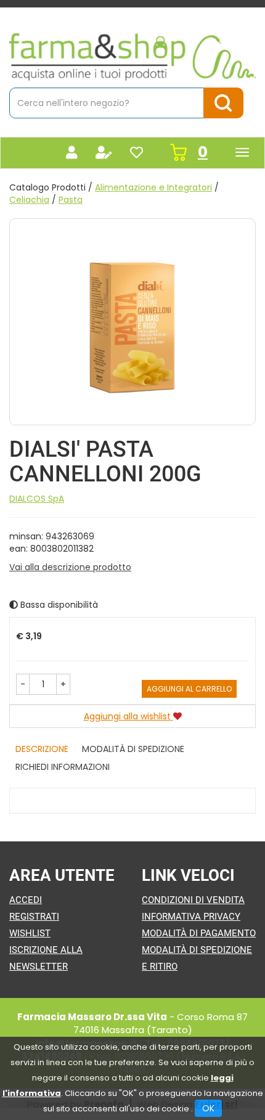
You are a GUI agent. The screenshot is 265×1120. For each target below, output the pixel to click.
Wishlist (30, 933)
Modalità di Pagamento (199, 933)
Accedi (25, 899)
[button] (23, 684)
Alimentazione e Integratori (153, 187)
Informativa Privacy (191, 916)
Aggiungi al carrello (189, 689)
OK (208, 1108)
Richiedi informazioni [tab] (62, 767)
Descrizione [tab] (41, 749)
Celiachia (29, 200)
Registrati (34, 916)
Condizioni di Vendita (193, 899)
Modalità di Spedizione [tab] (133, 749)
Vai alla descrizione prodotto (70, 567)
